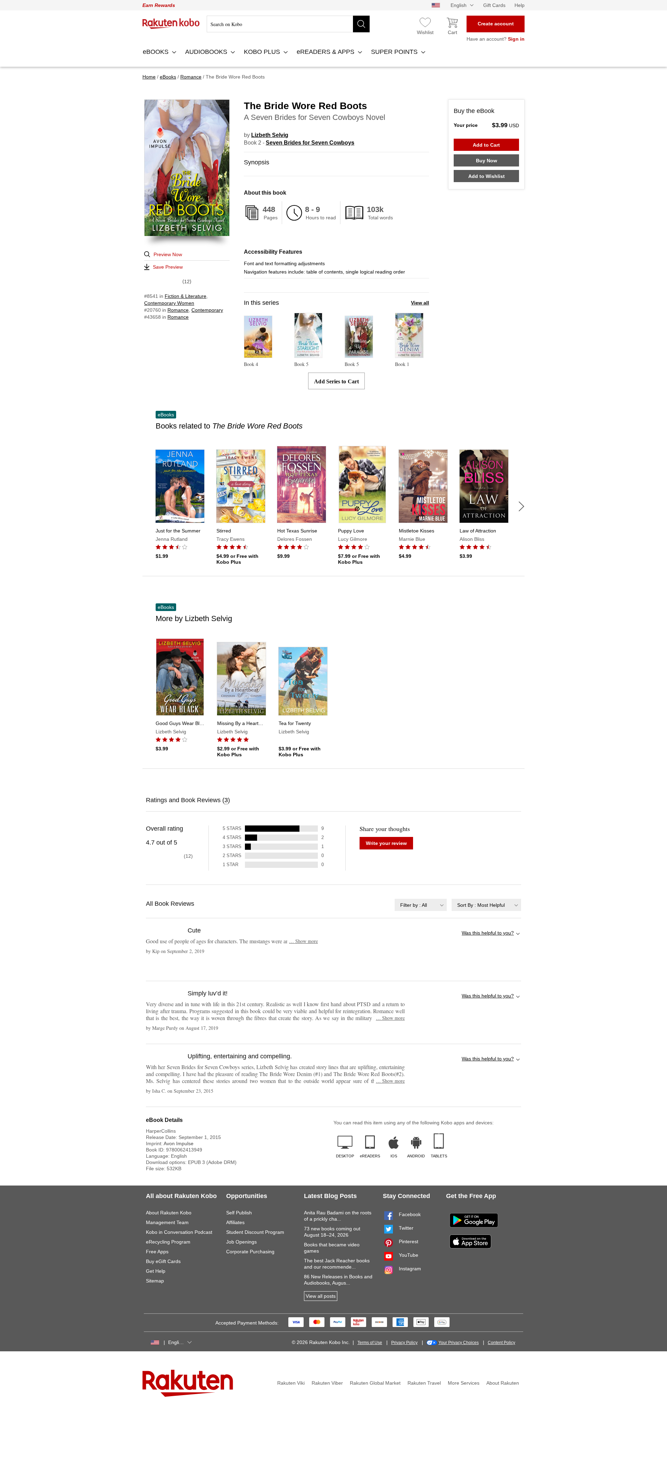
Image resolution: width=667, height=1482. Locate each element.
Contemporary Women (169, 303)
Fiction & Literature (185, 296)
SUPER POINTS (395, 51)
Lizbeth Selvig (269, 135)
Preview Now (168, 254)
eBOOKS (156, 51)
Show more (303, 941)
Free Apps (157, 1251)
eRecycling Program (168, 1242)
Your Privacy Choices (458, 1342)
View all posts (321, 1296)
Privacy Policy (404, 1342)
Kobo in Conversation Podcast (179, 1232)
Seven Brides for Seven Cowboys (310, 143)
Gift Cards (494, 5)
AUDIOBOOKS (207, 51)
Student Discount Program (255, 1232)
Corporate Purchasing (250, 1251)
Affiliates (235, 1222)
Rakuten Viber (327, 1383)
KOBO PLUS (263, 51)
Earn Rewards (158, 5)
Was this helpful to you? (488, 933)
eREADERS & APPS (326, 51)
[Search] (361, 24)
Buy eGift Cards (163, 1261)
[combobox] (421, 905)
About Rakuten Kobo (168, 1212)
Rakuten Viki (291, 1383)
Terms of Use (369, 1342)
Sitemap (155, 1281)
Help (519, 5)
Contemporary (207, 310)
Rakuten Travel (424, 1383)
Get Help (155, 1271)
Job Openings (241, 1242)
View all (420, 303)
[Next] (521, 506)
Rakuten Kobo (171, 24)
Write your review (386, 843)
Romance (178, 310)
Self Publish (239, 1212)
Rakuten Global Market (375, 1383)
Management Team (167, 1222)
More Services (463, 1383)
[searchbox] (288, 24)
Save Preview (168, 267)
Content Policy (501, 1342)
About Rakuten (502, 1383)
